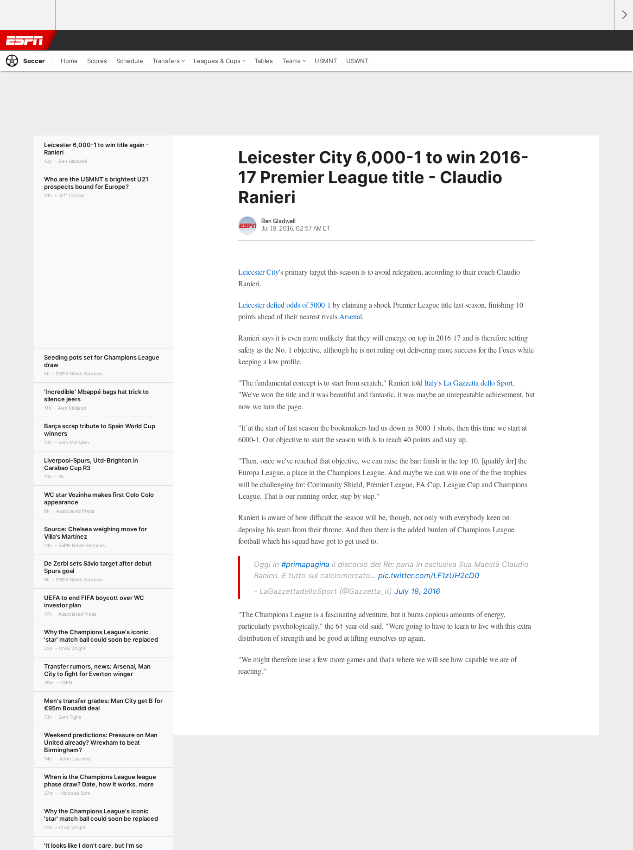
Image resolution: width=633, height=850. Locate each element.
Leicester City (258, 272)
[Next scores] (623, 15)
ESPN (24, 40)
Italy (430, 382)
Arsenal (350, 316)
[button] (603, 40)
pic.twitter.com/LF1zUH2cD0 (428, 575)
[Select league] (28, 15)
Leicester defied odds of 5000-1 (284, 304)
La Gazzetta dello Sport (478, 382)
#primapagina (305, 564)
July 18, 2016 (417, 591)
